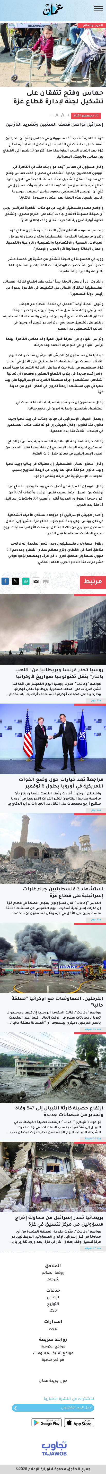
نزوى (53, 1329)
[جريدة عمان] (53, 9)
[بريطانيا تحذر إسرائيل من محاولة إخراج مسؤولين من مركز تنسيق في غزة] (53, 1177)
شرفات (53, 1280)
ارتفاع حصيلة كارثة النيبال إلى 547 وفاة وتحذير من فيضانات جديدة (59, 1112)
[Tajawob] (53, 1448)
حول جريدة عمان (53, 1381)
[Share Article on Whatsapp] (26, 581)
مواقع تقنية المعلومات (53, 1354)
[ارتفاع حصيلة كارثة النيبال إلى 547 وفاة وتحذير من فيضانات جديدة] (53, 1067)
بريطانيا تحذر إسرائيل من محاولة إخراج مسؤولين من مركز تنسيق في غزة (59, 1221)
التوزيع (53, 1304)
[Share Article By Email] (36, 581)
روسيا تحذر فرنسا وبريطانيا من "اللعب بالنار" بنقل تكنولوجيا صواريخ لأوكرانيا (59, 674)
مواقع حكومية (53, 1347)
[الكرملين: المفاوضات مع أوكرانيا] (53, 958)
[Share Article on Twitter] (15, 581)
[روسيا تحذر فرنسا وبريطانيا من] (53, 629)
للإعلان (53, 1298)
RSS (53, 1311)
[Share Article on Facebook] (5, 581)
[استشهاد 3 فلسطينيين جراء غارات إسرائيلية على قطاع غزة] (53, 848)
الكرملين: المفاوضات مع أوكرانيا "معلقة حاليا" (57, 1002)
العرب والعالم (93, 25)
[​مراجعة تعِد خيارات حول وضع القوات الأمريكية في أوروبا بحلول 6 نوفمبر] (53, 739)
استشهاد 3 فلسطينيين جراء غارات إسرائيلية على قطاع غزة (63, 893)
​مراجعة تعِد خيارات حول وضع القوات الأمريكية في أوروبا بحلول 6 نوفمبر (61, 783)
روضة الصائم (53, 1273)
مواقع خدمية (53, 1360)
